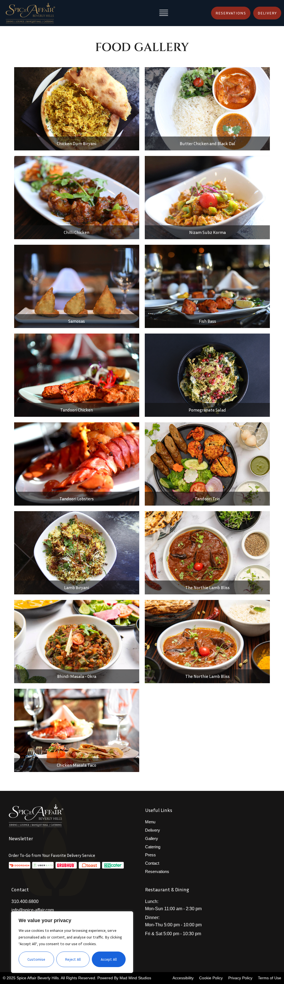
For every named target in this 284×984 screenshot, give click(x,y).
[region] (72, 942)
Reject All (73, 959)
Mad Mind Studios (135, 978)
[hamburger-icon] (163, 13)
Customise (36, 959)
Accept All (109, 959)
